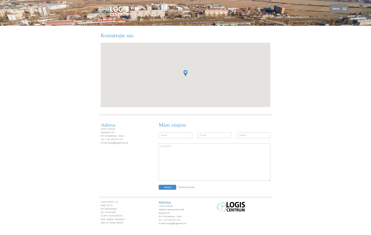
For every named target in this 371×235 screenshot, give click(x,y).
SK (361, 5)
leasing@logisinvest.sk (118, 142)
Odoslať (167, 187)
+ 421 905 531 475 (114, 139)
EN (365, 5)
